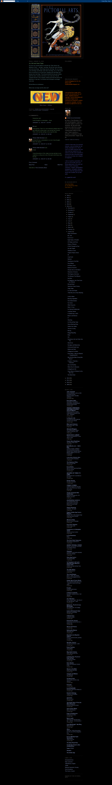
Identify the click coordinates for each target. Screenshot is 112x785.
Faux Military (71, 263)
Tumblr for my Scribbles (72, 694)
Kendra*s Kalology (71, 693)
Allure (68, 729)
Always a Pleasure (72, 244)
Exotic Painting (71, 647)
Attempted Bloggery (72, 429)
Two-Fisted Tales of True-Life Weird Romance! (74, 703)
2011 (68, 380)
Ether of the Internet (71, 710)
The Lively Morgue (71, 574)
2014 (68, 204)
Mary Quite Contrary (72, 652)
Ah (68, 254)
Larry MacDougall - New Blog (74, 724)
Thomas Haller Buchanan (39, 137)
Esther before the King (72, 670)
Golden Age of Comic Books (74, 580)
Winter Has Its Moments (73, 367)
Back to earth (70, 718)
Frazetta (69, 588)
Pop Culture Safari (71, 400)
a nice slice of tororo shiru (73, 457)
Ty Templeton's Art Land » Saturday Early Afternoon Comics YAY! (73, 563)
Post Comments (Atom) (41, 167)
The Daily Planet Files (72, 742)
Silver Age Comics (71, 557)
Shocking (70, 320)
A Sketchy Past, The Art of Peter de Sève (73, 657)
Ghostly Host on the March (74, 269)
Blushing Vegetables (72, 298)
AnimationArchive (69, 760)
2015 (68, 202)
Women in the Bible (72, 669)
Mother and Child (72, 349)
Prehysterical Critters (71, 714)
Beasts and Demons (72, 315)
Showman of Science (73, 272)
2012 (68, 378)
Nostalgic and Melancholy (74, 345)
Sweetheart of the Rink (73, 261)
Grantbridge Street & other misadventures (73, 745)
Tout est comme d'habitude (73, 458)
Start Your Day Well (71, 463)
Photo (68, 536)
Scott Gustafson (69, 769)
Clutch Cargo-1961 (71, 526)
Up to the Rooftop (72, 364)
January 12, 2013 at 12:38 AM (42, 159)
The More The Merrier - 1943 (73, 643)
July (69, 218)
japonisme (69, 697)
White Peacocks (71, 305)
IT (68, 317)
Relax (69, 335)
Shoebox (69, 750)
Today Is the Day (70, 739)
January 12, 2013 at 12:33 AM (42, 144)
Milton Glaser (37, 110)
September (71, 214)
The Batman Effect (71, 558)
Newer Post (31, 164)
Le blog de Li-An (71, 418)
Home (46, 164)
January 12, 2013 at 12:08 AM (42, 134)
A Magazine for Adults (73, 351)
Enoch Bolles (70, 467)
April (69, 225)
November (70, 210)
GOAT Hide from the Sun (72, 653)
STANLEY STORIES (72, 485)
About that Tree (70, 631)
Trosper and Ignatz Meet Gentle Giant (73, 493)
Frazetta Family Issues (72, 589)
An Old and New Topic (73, 322)
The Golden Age (71, 752)
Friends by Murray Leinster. (73, 705)
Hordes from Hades (72, 326)
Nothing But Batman (72, 630)
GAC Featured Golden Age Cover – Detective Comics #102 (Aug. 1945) (74, 583)
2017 (68, 197)
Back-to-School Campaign (72, 521)
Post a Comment (33, 162)
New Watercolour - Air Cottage (73, 607)
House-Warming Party (73, 324)
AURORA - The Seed (71, 509)
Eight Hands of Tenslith (73, 240)
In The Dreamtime (71, 535)
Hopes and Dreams (72, 233)
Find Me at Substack (71, 481)
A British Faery (70, 615)
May (69, 223)
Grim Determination (72, 300)
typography (45, 110)
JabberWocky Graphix (70, 763)
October (70, 212)
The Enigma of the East (73, 274)
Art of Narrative (70, 598)
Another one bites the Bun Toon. (74, 566)
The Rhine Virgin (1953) (72, 442)
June (69, 221)
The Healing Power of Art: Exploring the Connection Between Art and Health (72, 503)
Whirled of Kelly (71, 519)
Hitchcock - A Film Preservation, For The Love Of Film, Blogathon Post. (74, 732)
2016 (68, 199)
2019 (68, 195)
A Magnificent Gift (72, 369)
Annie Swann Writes (72, 708)
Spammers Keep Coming (74, 286)
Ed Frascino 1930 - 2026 (72, 425)
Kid (33, 126)
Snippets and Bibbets (72, 673)
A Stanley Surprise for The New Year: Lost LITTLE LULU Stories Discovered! (74, 488)
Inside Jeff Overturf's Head (73, 611)
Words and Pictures (72, 626)
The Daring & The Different (74, 276)
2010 (68, 382)
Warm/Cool (70, 343)
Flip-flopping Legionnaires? (73, 541)
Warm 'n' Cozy (71, 307)
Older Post (60, 164)
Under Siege (70, 288)
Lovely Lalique (71, 296)
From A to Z (70, 237)
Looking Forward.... (71, 617)
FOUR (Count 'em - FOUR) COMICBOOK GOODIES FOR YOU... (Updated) (73, 413)
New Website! (70, 675)
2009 (68, 384)
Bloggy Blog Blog (72, 332)
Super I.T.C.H (70, 748)
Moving (69, 330)
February (70, 229)
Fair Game (70, 303)
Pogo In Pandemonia (72, 713)
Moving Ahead (71, 284)
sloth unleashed (71, 391)
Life (68, 337)
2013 (68, 206)
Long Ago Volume (72, 311)
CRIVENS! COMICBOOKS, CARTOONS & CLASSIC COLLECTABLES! (73, 409)
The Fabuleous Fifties (72, 462)
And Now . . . (71, 278)
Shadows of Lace (72, 250)
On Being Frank (71, 678)
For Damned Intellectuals (74, 309)
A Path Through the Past (73, 246)
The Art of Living (71, 328)
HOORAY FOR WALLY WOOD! (74, 545)
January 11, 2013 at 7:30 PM (42, 122)
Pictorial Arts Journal (72, 620)
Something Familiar (71, 659)
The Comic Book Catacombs (74, 540)
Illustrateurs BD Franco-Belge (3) (74, 689)
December (70, 208)
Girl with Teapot (71, 248)
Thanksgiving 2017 (71, 570)
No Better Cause (72, 265)
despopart (69, 551)
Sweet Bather (70, 648)
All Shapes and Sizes (73, 242)
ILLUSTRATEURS (71, 688)
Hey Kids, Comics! (71, 642)
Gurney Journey (71, 480)
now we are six (70, 699)
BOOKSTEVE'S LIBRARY (73, 435)
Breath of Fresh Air (72, 267)
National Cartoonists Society (72, 767)
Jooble (66, 765)
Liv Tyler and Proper (72, 290)
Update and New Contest (72, 532)
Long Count (70, 257)
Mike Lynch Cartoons (72, 424)
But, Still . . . (71, 235)
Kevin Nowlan (70, 663)
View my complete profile (72, 139)
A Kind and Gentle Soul (73, 347)
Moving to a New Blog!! (72, 612)
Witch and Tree (70, 725)
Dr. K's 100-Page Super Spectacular (72, 737)
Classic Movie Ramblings (73, 441)
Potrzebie (69, 684)
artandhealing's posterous (73, 500)
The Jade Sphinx (71, 569)
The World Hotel (71, 375)
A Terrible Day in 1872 (73, 313)
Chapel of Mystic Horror (73, 252)
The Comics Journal (70, 771)
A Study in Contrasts (72, 592)
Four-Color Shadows (72, 524)
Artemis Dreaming (71, 507)
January (70, 231)
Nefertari (70, 259)
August (70, 216)
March (69, 227)
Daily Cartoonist (69, 761)
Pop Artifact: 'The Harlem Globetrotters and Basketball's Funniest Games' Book (73, 403)
